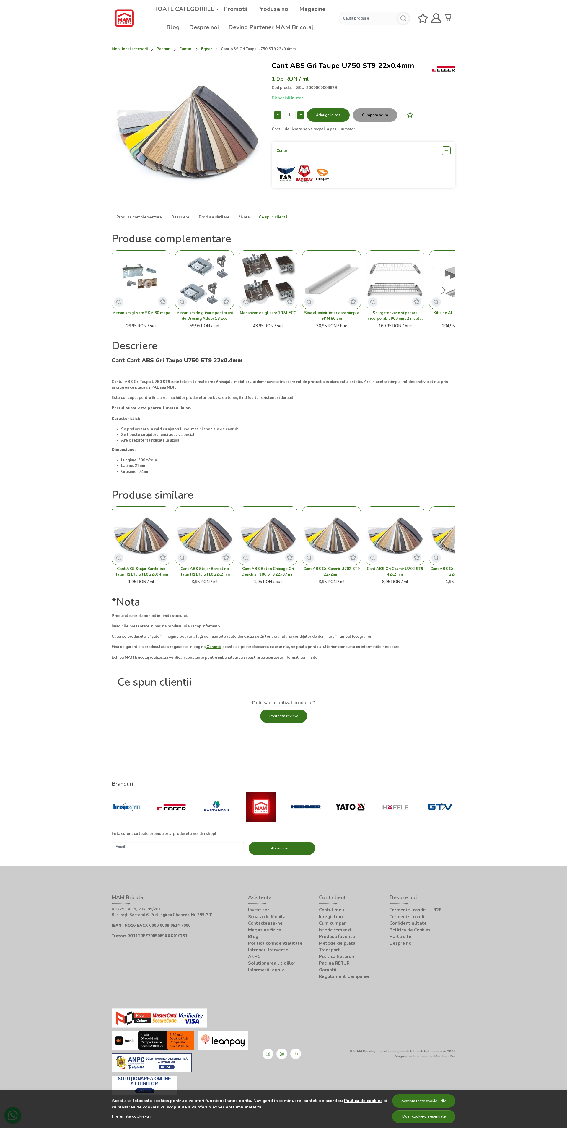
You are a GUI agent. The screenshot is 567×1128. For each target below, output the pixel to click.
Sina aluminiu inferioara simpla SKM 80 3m (331, 315)
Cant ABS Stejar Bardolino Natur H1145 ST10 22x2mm (204, 571)
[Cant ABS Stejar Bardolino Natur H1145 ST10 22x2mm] (204, 535)
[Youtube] (295, 1054)
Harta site (400, 936)
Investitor (258, 910)
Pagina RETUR (334, 963)
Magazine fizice (264, 930)
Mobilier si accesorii (130, 49)
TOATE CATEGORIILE (184, 9)
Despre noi (204, 27)
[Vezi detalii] (118, 302)
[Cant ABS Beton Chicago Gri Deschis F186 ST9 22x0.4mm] (268, 535)
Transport (329, 950)
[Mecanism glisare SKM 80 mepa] (141, 279)
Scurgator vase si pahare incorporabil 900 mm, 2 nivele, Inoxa (395, 316)
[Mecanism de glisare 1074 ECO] (268, 279)
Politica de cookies (363, 1100)
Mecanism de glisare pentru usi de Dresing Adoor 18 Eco (204, 315)
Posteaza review (283, 716)
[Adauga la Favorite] (408, 114)
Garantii (327, 970)
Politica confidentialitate (275, 943)
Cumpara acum (375, 115)
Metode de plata (337, 943)
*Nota (244, 217)
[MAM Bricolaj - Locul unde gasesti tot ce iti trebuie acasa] (124, 18)
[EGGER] (172, 818)
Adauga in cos (328, 115)
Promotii (235, 9)
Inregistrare (332, 917)
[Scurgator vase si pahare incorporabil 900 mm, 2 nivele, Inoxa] (395, 279)
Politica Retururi (336, 957)
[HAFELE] (395, 818)
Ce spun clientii (273, 217)
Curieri (282, 150)
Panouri (163, 49)
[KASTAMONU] (216, 818)
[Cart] (449, 18)
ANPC (254, 957)
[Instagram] (281, 1054)
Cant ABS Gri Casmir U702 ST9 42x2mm (395, 571)
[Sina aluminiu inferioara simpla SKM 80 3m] (331, 279)
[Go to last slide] (123, 807)
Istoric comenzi (335, 930)
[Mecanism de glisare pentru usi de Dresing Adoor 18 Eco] (204, 279)
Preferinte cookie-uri (131, 1116)
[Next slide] (443, 290)
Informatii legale (266, 970)
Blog (173, 27)
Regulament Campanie (344, 976)
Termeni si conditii (409, 917)
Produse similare (214, 217)
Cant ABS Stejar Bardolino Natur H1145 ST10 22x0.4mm (141, 571)
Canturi (185, 49)
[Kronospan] (127, 818)
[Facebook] (268, 1054)
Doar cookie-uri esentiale (424, 1116)
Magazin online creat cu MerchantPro (425, 1056)
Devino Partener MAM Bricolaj (270, 27)
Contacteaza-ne (265, 923)
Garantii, (213, 647)
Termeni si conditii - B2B (416, 910)
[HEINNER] (306, 818)
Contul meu (331, 910)
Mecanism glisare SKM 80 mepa (141, 313)
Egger (206, 49)
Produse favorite (337, 936)
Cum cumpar (332, 923)
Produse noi (273, 9)
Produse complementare (139, 217)
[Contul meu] (436, 18)
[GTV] (440, 818)
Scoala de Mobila (267, 917)
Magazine (312, 9)
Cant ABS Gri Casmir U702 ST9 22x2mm (331, 571)
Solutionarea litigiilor (271, 963)
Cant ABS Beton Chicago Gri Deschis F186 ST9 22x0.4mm (268, 571)
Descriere (180, 217)
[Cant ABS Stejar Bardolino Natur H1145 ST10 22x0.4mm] (141, 535)
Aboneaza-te (282, 848)
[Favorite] (423, 18)
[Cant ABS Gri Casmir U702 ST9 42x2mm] (395, 535)
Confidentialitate (408, 923)
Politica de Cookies (410, 930)
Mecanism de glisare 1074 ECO (268, 313)
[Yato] (350, 818)
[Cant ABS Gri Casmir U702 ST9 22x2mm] (331, 535)
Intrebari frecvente (268, 950)
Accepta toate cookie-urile (423, 1100)
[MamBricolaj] (261, 818)
